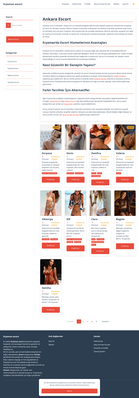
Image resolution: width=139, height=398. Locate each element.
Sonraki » (105, 321)
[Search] (8, 25)
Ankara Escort (13, 39)
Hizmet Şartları (99, 351)
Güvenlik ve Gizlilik (101, 348)
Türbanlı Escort (13, 82)
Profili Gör (51, 179)
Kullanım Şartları (100, 79)
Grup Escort (12, 61)
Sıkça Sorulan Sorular (102, 4)
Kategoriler (68, 104)
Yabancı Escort (13, 75)
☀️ (133, 4)
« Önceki (70, 321)
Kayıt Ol (125, 4)
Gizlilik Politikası (120, 76)
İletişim (116, 4)
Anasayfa (65, 4)
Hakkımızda (76, 4)
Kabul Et (69, 391)
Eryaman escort (12, 4)
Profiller (87, 4)
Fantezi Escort (13, 68)
